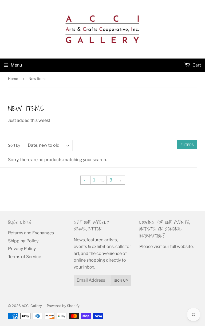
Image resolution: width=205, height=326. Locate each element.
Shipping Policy (23, 240)
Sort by (14, 145)
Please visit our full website (166, 246)
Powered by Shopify (63, 306)
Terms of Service (24, 256)
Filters (187, 145)
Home (13, 78)
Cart (196, 65)
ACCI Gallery (32, 306)
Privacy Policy (22, 248)
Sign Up (121, 280)
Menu (16, 65)
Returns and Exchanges (31, 232)
